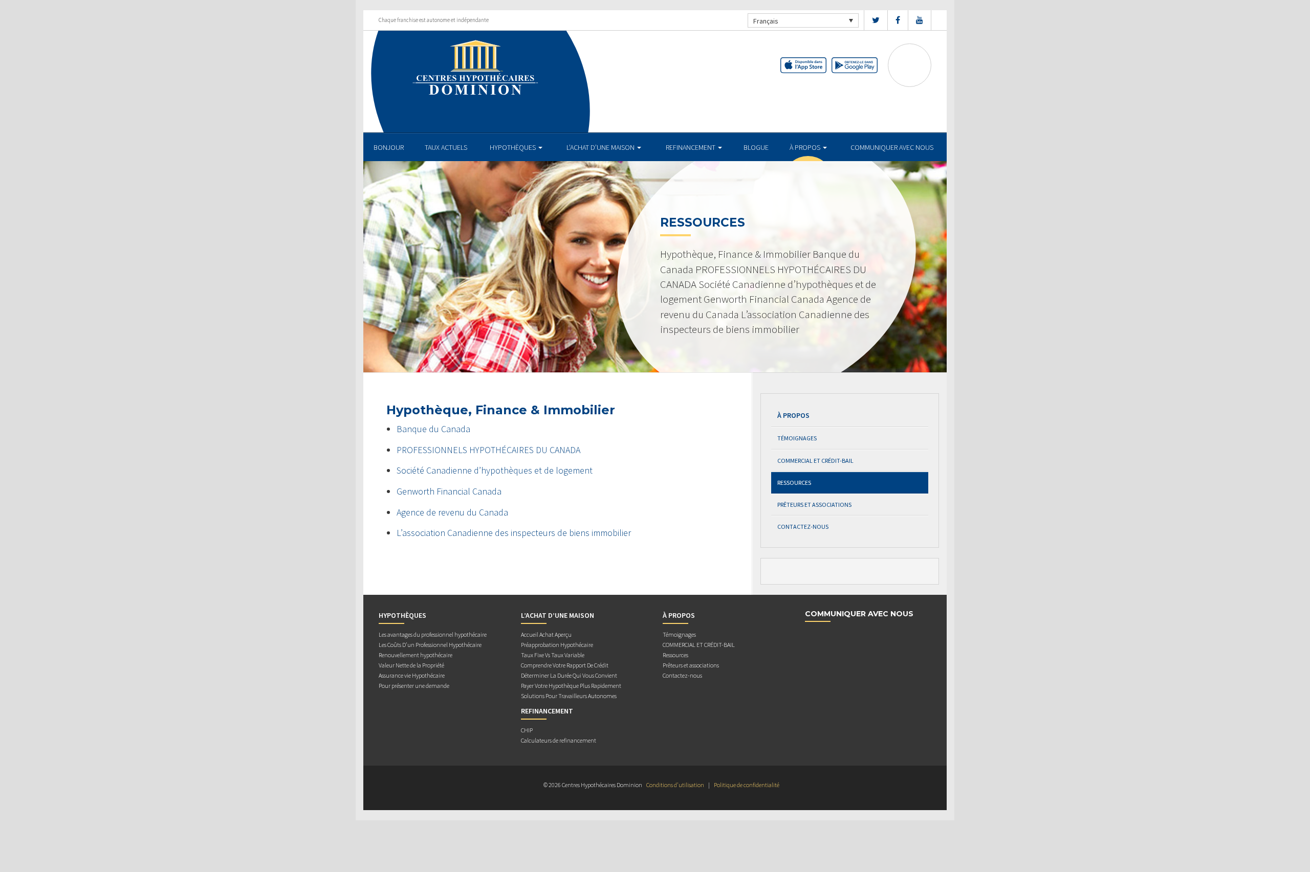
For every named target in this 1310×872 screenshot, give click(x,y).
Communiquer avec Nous (891, 147)
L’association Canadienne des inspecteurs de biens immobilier (514, 533)
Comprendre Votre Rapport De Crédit (564, 665)
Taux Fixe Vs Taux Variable (552, 655)
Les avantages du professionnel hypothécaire (433, 634)
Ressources (794, 482)
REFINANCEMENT (691, 147)
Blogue (756, 147)
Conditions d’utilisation (675, 785)
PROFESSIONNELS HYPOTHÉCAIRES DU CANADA (488, 450)
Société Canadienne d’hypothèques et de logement (495, 470)
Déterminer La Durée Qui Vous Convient (569, 675)
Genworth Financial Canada (449, 491)
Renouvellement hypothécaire (415, 655)
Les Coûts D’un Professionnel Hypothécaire (430, 645)
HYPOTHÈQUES (513, 147)
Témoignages (797, 438)
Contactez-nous (802, 526)
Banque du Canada (433, 429)
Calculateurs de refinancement (558, 740)
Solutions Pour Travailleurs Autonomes (569, 696)
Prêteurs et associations (814, 504)
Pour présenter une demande (414, 685)
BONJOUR (389, 147)
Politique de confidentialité (746, 785)
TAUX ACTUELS (446, 147)
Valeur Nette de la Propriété (411, 665)
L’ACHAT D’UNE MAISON (601, 147)
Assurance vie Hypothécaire (412, 675)
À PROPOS (806, 147)
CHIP (527, 730)
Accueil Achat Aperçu (546, 634)
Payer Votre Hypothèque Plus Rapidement (571, 685)
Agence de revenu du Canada (452, 512)
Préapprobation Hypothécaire (557, 645)
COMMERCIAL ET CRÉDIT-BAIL (815, 460)
